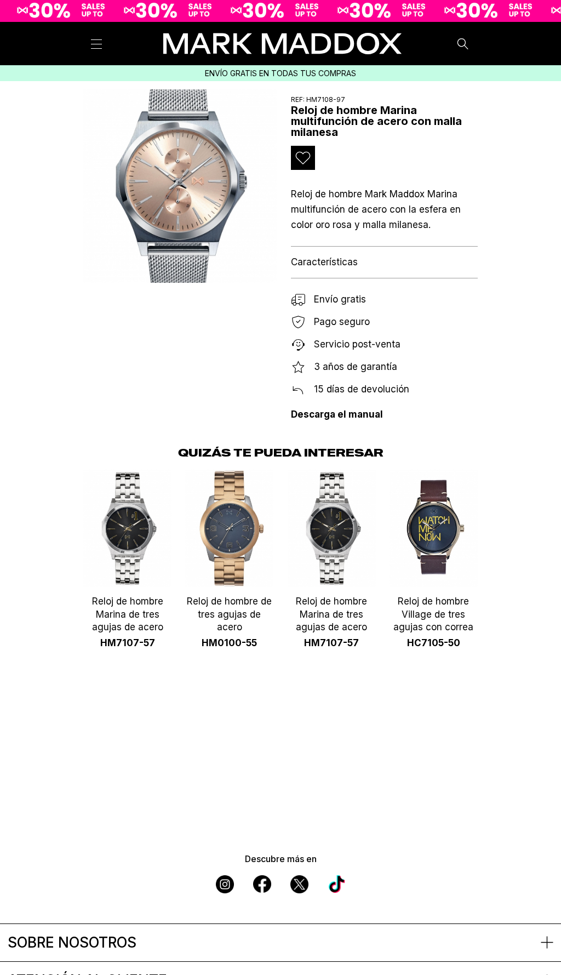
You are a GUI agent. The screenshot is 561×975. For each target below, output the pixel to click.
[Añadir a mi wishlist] (303, 158)
